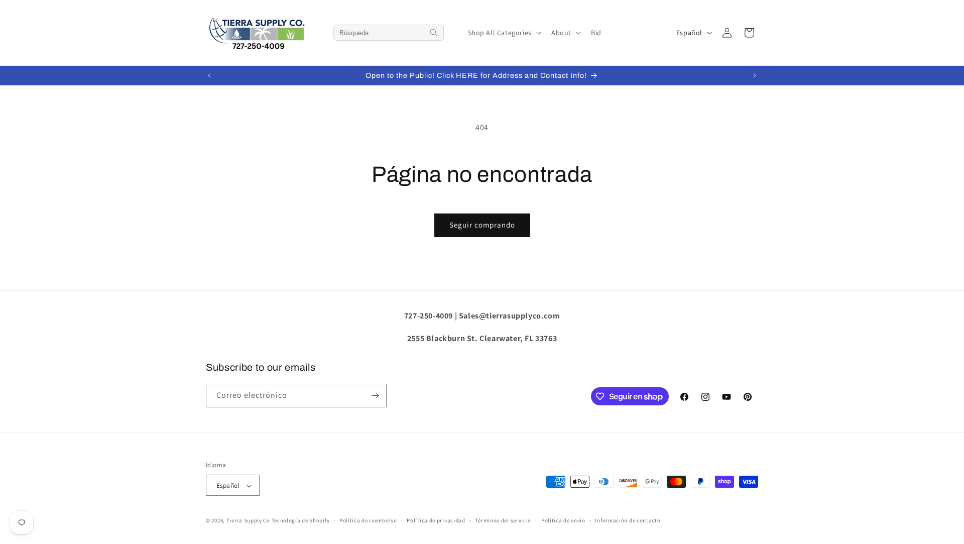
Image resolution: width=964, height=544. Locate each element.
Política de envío (563, 520)
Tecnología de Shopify (301, 520)
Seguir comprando (482, 225)
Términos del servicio (503, 520)
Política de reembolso (368, 520)
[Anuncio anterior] (209, 75)
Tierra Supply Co (248, 520)
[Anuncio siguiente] (755, 75)
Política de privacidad (436, 520)
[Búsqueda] (434, 33)
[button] (503, 32)
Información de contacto (627, 520)
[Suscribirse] (375, 395)
